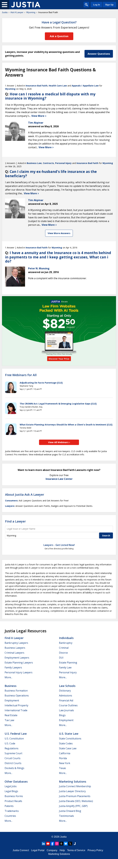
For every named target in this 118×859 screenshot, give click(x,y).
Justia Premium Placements (74, 796)
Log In (96, 4)
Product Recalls (13, 801)
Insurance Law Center (59, 479)
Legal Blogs (11, 791)
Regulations (11, 748)
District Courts (13, 763)
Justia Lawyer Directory (72, 791)
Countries (10, 816)
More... (8, 677)
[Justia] (25, 4)
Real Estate (11, 715)
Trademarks (12, 811)
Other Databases (16, 781)
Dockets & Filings (14, 768)
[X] (70, 843)
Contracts (48, 163)
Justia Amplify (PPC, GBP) (73, 806)
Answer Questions (99, 53)
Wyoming (30, 12)
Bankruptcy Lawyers (16, 643)
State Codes (66, 743)
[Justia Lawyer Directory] (75, 843)
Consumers (11, 500)
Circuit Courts (12, 758)
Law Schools (67, 686)
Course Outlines (68, 705)
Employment (12, 700)
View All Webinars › (59, 442)
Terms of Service (76, 850)
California (64, 753)
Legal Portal (37, 850)
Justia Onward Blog (70, 811)
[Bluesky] (66, 843)
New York (64, 763)
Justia (5, 12)
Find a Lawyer (15, 521)
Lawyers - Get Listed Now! (59, 545)
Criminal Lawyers (14, 652)
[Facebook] (52, 843)
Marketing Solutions (72, 781)
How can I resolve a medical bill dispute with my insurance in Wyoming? (50, 96)
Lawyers (9, 505)
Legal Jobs (11, 786)
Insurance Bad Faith (36, 85)
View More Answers (59, 233)
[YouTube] (48, 843)
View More (38, 116)
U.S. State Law (68, 733)
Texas (62, 768)
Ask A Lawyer (16, 12)
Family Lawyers (13, 667)
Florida (63, 758)
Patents (9, 806)
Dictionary (65, 690)
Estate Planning (68, 662)
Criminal (64, 647)
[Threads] (61, 843)
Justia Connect (21, 850)
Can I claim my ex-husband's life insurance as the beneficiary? (51, 173)
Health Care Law (58, 85)
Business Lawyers (15, 647)
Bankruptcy (65, 643)
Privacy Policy (95, 850)
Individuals (66, 638)
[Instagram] (57, 843)
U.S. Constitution (14, 738)
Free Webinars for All (21, 375)
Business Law (34, 163)
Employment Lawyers (17, 657)
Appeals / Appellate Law (85, 85)
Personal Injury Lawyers (18, 672)
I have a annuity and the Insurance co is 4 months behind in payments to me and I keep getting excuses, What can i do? (58, 257)
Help (62, 850)
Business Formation (16, 690)
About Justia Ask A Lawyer (24, 494)
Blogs (62, 715)
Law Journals (66, 710)
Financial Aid (66, 700)
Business (10, 686)
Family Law (65, 667)
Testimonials (66, 816)
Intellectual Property (16, 705)
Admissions (65, 695)
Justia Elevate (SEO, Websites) (76, 801)
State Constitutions (70, 738)
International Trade (16, 710)
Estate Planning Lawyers (19, 662)
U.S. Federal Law (16, 733)
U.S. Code (10, 743)
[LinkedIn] (43, 843)
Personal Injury (63, 163)
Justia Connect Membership (75, 786)
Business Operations (17, 695)
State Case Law (67, 748)
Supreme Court (13, 753)
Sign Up (109, 4)
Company (52, 850)
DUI (61, 657)
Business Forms (14, 796)
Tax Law (9, 720)
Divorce (63, 652)
